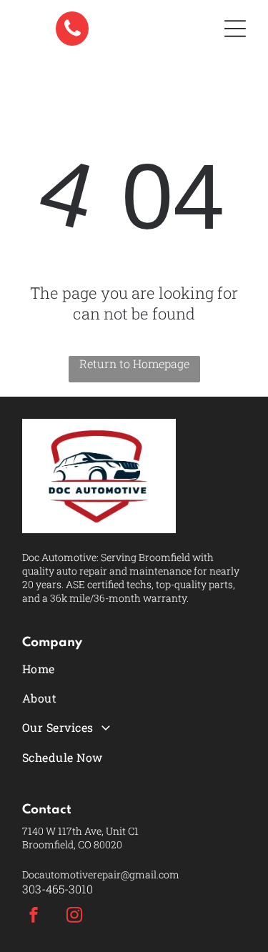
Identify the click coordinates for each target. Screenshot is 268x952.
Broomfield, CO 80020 (72, 844)
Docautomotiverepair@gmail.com (100, 874)
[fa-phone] (72, 41)
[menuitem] (134, 668)
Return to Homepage (134, 363)
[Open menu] (235, 28)
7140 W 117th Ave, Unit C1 (80, 831)
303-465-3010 (57, 888)
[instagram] (74, 916)
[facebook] (33, 916)
